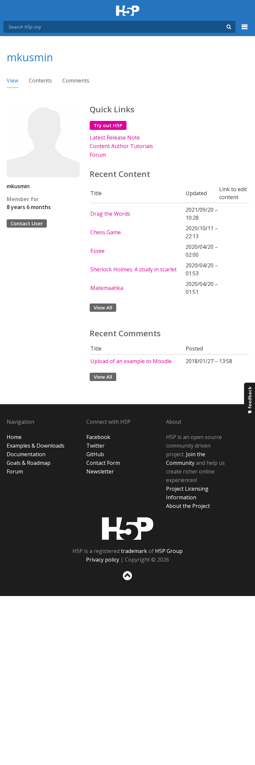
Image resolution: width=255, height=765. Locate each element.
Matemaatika (106, 288)
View (12, 80)
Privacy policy (102, 559)
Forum (98, 154)
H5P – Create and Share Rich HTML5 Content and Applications (128, 11)
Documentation (26, 454)
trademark (134, 551)
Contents (40, 80)
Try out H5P (108, 125)
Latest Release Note (115, 137)
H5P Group (169, 551)
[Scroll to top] (127, 581)
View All (103, 307)
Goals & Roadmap (28, 462)
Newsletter (100, 471)
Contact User (27, 223)
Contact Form (103, 462)
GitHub (95, 454)
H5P (127, 528)
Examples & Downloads (35, 445)
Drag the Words (110, 213)
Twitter (95, 445)
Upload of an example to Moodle (131, 361)
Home (14, 437)
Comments (75, 80)
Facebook (98, 437)
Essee (97, 250)
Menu (245, 30)
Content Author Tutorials (121, 146)
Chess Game (105, 232)
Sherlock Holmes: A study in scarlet (133, 269)
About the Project (188, 506)
